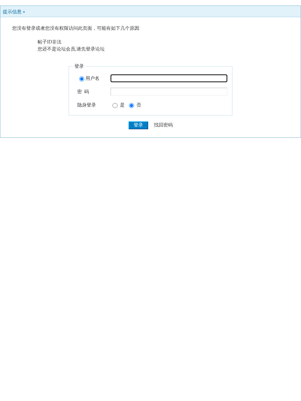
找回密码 (163, 125)
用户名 (92, 78)
